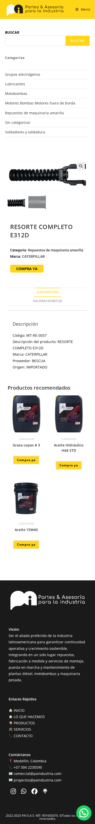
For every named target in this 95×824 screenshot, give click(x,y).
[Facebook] (35, 792)
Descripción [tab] (47, 292)
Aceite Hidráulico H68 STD (69, 448)
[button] (81, 166)
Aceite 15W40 (26, 529)
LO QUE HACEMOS (29, 716)
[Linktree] (45, 791)
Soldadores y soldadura (25, 132)
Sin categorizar (17, 122)
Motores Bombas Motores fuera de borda (40, 103)
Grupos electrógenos (22, 74)
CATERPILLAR (33, 256)
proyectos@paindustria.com (37, 780)
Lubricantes (15, 84)
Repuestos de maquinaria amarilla (34, 112)
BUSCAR (12, 32)
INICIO (19, 710)
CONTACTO (23, 735)
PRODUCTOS (24, 723)
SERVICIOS (22, 729)
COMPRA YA (26, 268)
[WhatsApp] (24, 792)
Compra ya (26, 460)
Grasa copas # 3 (26, 445)
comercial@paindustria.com (37, 773)
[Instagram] (14, 792)
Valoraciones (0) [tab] (47, 301)
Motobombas (16, 93)
